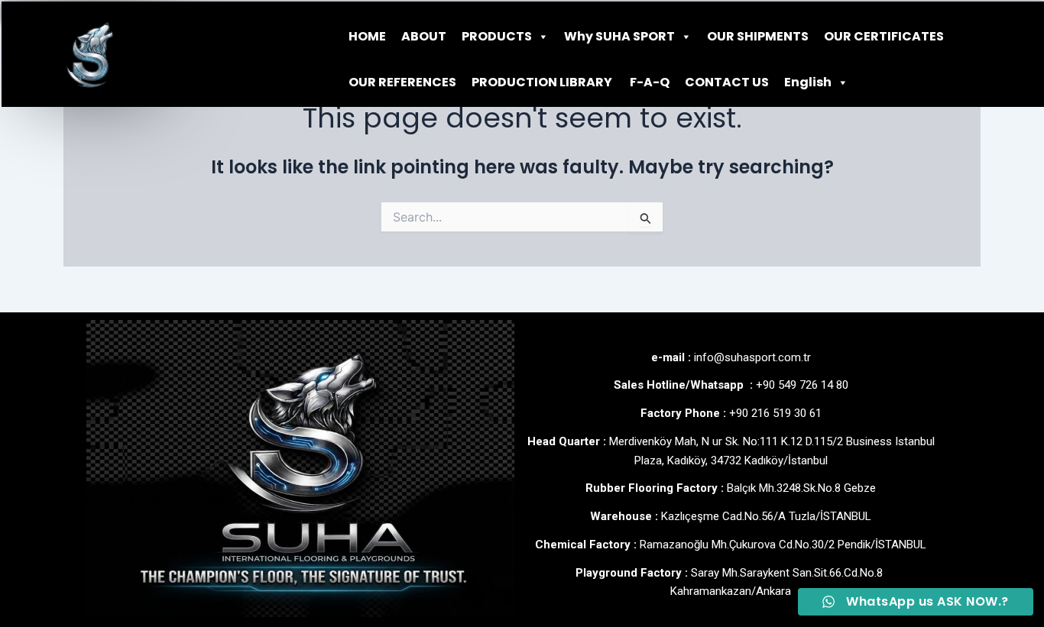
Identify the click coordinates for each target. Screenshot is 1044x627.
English (808, 82)
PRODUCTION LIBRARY (542, 82)
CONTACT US (727, 82)
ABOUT (423, 36)
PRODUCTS (497, 36)
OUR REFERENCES (402, 82)
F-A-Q (648, 82)
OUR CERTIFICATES (884, 36)
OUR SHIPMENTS (758, 36)
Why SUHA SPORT (619, 36)
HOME (367, 36)
